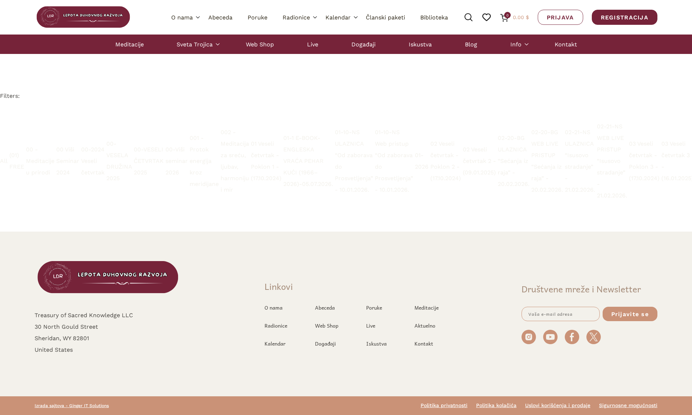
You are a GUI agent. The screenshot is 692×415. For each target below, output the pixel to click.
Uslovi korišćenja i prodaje (557, 405)
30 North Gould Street (66, 326)
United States (54, 349)
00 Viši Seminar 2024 (67, 160)
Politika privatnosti (444, 405)
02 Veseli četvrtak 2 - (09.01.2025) (479, 160)
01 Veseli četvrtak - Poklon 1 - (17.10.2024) (266, 160)
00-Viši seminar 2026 (176, 160)
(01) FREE (16, 160)
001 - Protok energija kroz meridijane (204, 160)
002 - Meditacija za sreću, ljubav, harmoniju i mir (235, 160)
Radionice (296, 17)
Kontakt (566, 44)
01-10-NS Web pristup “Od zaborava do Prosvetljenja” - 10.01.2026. (394, 160)
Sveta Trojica (195, 44)
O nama (182, 17)
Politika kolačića (496, 405)
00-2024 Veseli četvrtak (93, 160)
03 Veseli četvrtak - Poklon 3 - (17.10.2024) (644, 160)
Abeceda (220, 17)
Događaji (363, 44)
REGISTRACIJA (624, 17)
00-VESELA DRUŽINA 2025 (119, 160)
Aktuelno (424, 325)
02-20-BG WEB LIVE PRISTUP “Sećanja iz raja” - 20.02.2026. (547, 160)
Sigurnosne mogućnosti (628, 405)
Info (516, 44)
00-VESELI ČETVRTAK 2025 (149, 160)
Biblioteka (434, 17)
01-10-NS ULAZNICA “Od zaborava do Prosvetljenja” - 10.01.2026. (354, 160)
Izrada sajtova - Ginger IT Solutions (72, 405)
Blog (471, 44)
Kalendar (338, 17)
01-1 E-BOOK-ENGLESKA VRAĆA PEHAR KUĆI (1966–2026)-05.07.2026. (308, 160)
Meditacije (129, 44)
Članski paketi (385, 17)
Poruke (257, 17)
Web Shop (260, 44)
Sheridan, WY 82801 (62, 338)
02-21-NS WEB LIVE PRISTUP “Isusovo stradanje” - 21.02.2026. (612, 160)
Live (312, 44)
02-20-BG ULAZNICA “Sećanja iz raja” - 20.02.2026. (513, 160)
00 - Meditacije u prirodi (40, 160)
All (4, 160)
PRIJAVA (560, 17)
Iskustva (420, 44)
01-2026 (422, 160)
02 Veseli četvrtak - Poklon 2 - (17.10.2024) (445, 160)
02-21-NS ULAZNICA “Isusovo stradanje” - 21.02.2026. (580, 160)
